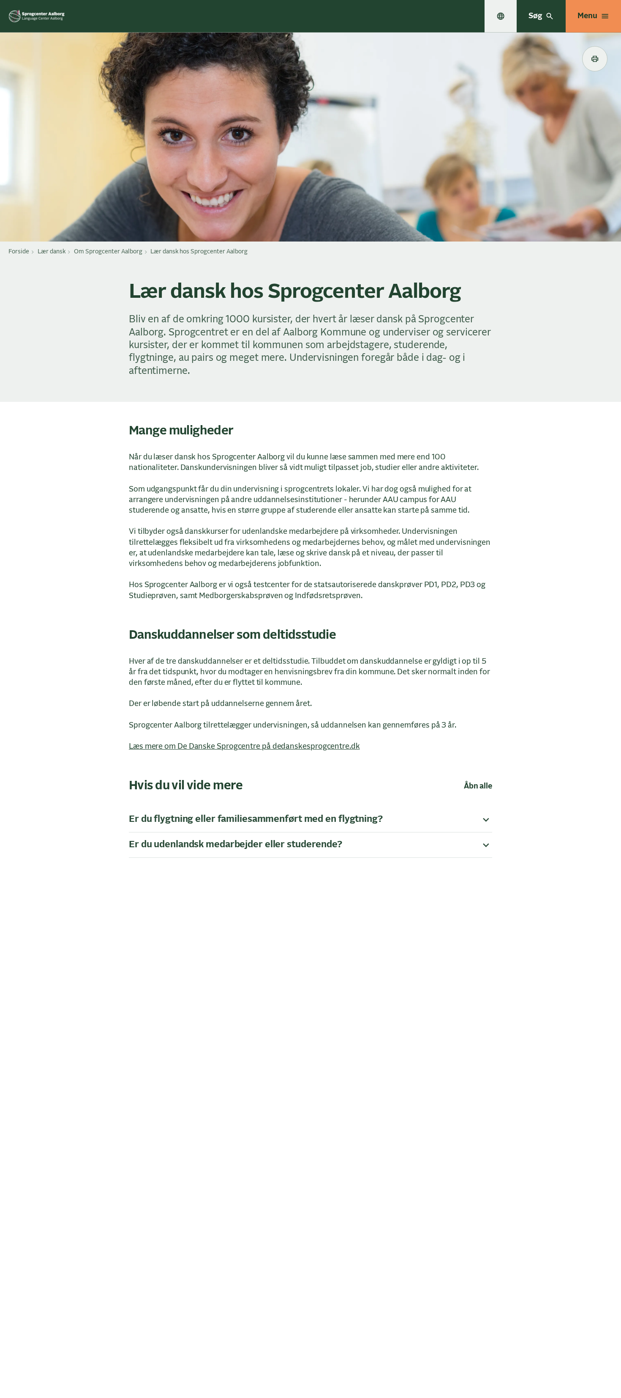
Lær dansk (51, 252)
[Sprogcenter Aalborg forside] (37, 16)
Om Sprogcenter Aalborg (108, 252)
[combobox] (501, 16)
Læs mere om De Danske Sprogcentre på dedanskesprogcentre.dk (244, 746)
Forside (18, 252)
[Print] (594, 58)
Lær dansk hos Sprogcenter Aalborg (199, 252)
